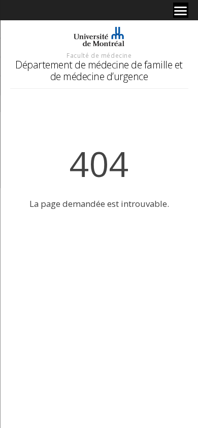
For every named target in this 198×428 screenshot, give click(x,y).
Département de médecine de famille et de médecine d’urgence (99, 70)
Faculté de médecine (99, 55)
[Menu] (180, 10)
